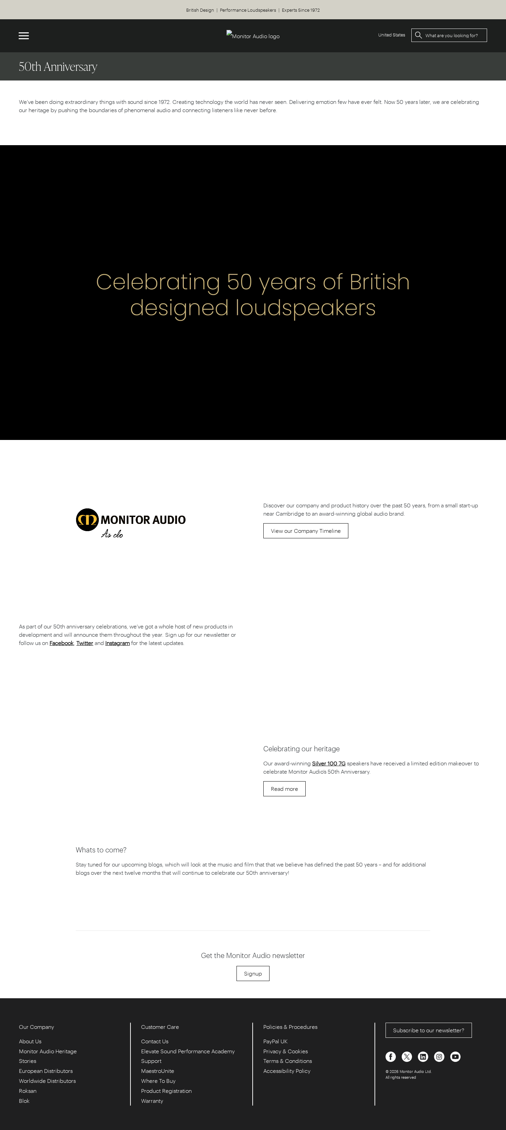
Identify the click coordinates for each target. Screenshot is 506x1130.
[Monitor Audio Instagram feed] (440, 1056)
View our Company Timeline (306, 530)
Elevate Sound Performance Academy (188, 1051)
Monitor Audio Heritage (48, 1051)
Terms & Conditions (287, 1060)
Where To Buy (158, 1080)
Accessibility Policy (286, 1070)
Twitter (84, 642)
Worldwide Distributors (47, 1080)
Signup (253, 973)
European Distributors (46, 1070)
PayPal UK (275, 1041)
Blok (24, 1100)
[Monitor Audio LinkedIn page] (424, 1056)
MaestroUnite (157, 1070)
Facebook (62, 642)
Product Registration (166, 1090)
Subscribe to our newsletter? (428, 1030)
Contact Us (154, 1041)
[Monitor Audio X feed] (407, 1056)
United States (391, 34)
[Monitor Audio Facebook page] (391, 1056)
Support (151, 1060)
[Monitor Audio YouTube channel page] (455, 1056)
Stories (27, 1060)
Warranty (152, 1100)
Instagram (117, 642)
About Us (30, 1041)
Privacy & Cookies (285, 1051)
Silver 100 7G (329, 763)
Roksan (27, 1090)
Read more (284, 788)
